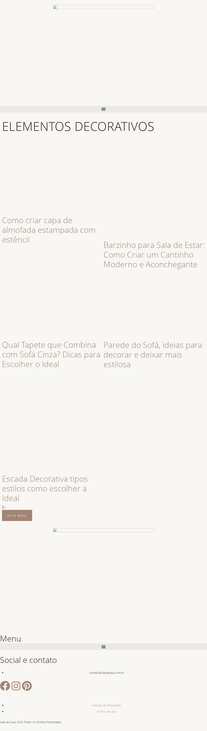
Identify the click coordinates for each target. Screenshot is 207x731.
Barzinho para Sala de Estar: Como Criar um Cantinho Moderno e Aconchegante (154, 254)
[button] (103, 109)
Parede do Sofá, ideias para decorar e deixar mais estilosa (153, 354)
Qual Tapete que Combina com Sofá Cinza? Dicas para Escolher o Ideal (51, 354)
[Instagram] (16, 686)
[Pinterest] (27, 686)
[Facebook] (5, 686)
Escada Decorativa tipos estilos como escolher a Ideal (45, 488)
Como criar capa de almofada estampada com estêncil (49, 229)
